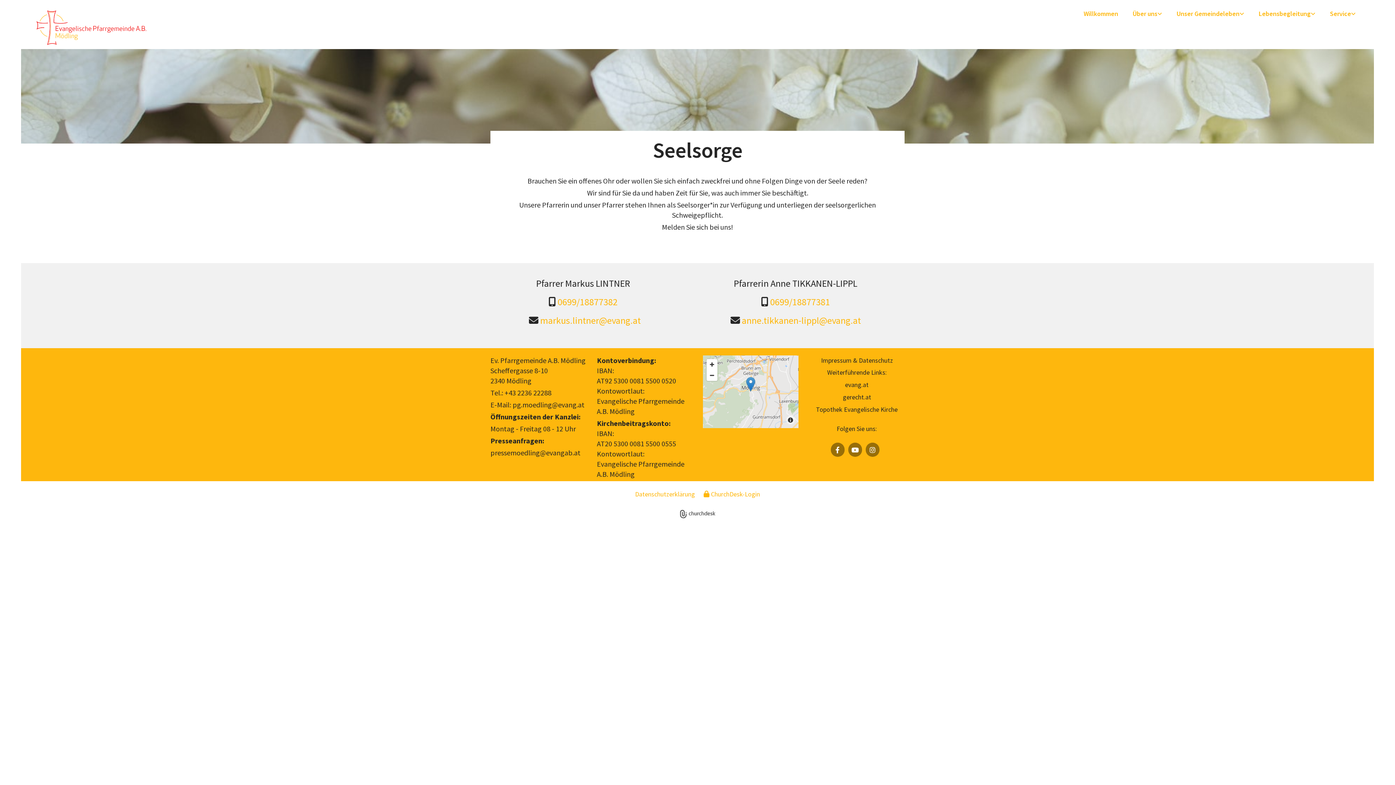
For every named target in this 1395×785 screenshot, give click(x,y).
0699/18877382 (588, 302)
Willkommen (1101, 13)
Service (1340, 13)
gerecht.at (857, 397)
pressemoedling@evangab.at (535, 452)
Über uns (1145, 13)
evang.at (857, 385)
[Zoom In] (712, 364)
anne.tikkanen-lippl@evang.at (801, 320)
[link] (1147, 14)
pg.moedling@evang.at (549, 404)
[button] (750, 384)
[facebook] (837, 449)
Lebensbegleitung (1285, 13)
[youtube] (855, 449)
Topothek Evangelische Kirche (857, 409)
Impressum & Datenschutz (857, 360)
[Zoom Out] (712, 375)
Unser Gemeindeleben (1208, 13)
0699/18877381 (800, 302)
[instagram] (872, 449)
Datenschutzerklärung (665, 494)
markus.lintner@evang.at (590, 320)
